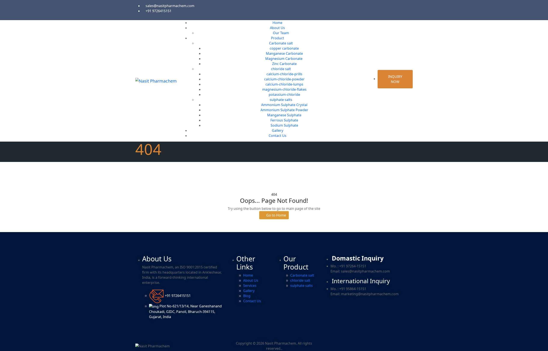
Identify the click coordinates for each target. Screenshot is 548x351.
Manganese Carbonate (284, 53)
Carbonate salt (281, 43)
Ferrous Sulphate (284, 120)
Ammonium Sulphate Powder (284, 110)
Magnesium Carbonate (284, 58)
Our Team (281, 33)
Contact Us (277, 135)
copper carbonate (284, 48)
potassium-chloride (284, 94)
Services (249, 285)
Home (277, 22)
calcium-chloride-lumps (284, 84)
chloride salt (281, 69)
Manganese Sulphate (284, 115)
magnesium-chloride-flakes (284, 89)
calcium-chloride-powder (284, 79)
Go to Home (275, 215)
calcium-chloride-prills (284, 74)
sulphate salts (281, 99)
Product (277, 38)
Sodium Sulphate (284, 125)
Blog (246, 295)
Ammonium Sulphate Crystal (284, 104)
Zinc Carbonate (284, 63)
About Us (277, 27)
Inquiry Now (395, 79)
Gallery (277, 130)
